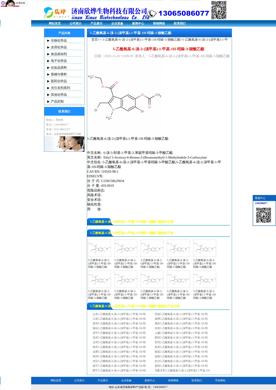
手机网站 (220, 380)
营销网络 (159, 23)
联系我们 (180, 23)
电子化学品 (59, 61)
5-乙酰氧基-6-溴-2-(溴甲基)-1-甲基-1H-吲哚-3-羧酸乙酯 (141, 39)
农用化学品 (59, 47)
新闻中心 (138, 23)
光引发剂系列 (60, 88)
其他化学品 (59, 94)
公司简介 (76, 23)
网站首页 (55, 23)
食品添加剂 (59, 54)
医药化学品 (59, 81)
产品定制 (57, 101)
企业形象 (117, 23)
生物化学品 (59, 40)
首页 (94, 39)
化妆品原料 (59, 67)
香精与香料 (59, 74)
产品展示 (96, 23)
